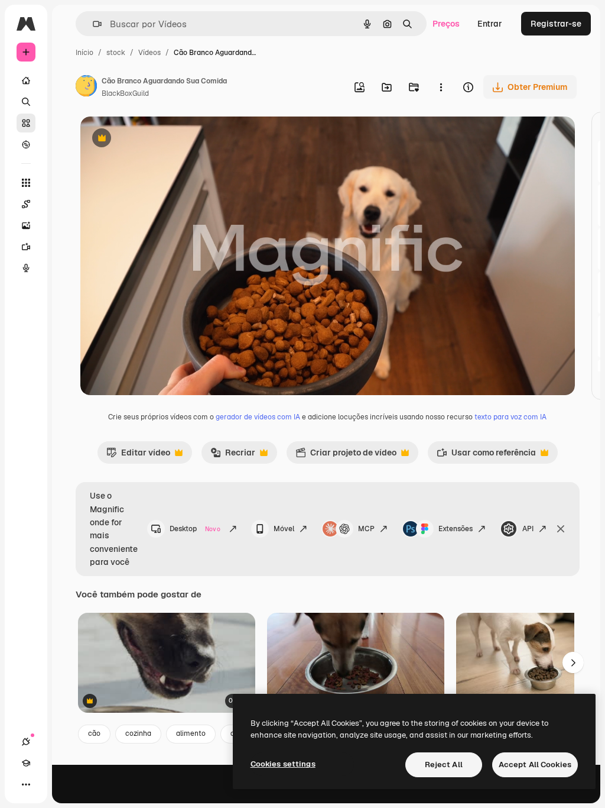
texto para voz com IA (510, 417)
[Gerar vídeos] (26, 246)
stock (115, 52)
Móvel (284, 529)
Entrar (489, 23)
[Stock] (26, 123)
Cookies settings (283, 764)
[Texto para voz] (26, 267)
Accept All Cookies (535, 764)
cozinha (138, 733)
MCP (366, 529)
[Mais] (26, 784)
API (528, 529)
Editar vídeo (138, 455)
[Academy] (26, 763)
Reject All (444, 764)
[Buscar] (26, 101)
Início (84, 52)
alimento (191, 733)
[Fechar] (560, 529)
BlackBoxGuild (125, 93)
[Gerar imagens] (26, 225)
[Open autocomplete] (92, 24)
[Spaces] (26, 204)
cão (94, 733)
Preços (446, 23)
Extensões (455, 529)
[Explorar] (26, 144)
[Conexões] (26, 741)
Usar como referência (486, 455)
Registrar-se (556, 23)
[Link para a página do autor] (86, 87)
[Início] (26, 80)
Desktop (195, 529)
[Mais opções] (441, 87)
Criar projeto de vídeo (345, 455)
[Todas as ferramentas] (26, 182)
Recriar (232, 455)
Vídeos (149, 52)
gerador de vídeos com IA (258, 417)
